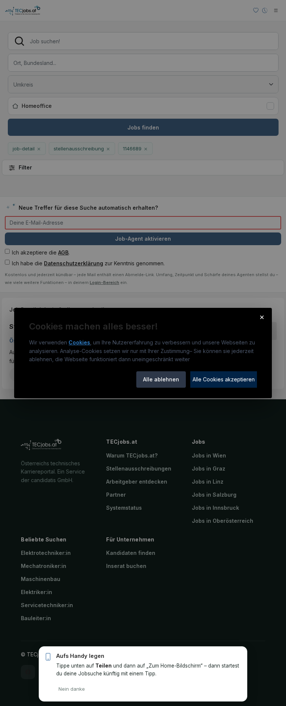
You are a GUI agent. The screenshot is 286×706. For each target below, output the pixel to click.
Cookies (79, 342)
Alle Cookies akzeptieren (224, 379)
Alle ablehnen (161, 379)
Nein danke (71, 689)
